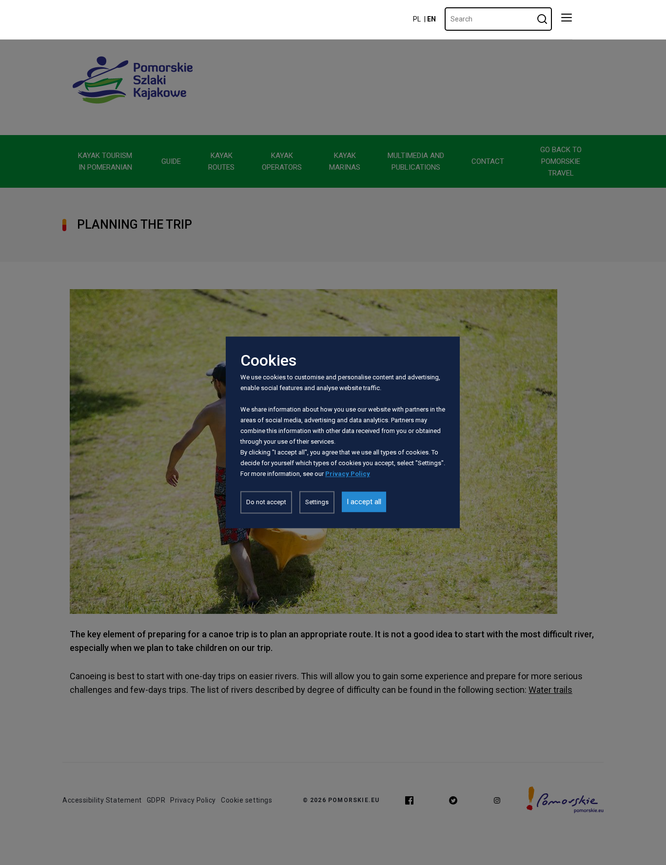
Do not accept (266, 502)
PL (417, 19)
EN (431, 19)
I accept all (364, 502)
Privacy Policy (347, 474)
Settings (317, 502)
